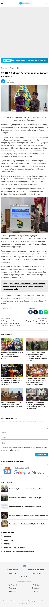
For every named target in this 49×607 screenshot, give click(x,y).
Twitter (37, 585)
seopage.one (34, 601)
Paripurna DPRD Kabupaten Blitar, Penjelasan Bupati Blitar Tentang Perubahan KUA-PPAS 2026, (36, 406)
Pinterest (14, 588)
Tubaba (7, 544)
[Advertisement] (24, 32)
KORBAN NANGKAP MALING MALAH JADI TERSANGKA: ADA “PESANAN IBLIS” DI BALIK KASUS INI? (11, 381)
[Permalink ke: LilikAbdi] (3, 81)
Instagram (37, 588)
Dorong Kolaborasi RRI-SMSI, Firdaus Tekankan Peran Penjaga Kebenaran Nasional (12, 405)
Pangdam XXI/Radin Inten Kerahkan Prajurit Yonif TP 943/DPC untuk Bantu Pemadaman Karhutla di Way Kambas (36, 356)
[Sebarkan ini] (30, 312)
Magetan (7, 536)
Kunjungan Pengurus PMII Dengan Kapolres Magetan (37, 320)
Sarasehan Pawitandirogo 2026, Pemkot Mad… (27, 524)
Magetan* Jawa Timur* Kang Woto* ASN (19, 552)
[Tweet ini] (35, 312)
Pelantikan (8, 540)
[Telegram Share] (41, 312)
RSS (37, 592)
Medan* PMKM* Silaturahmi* (14, 548)
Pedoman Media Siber (36, 570)
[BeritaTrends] (24, 3)
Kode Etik (12, 573)
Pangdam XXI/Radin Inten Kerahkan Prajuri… (26, 498)
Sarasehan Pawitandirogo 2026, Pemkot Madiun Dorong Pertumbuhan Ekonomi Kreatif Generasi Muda (37, 381)
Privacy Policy (36, 573)
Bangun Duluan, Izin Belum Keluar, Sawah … (26, 506)
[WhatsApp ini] (46, 312)
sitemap (24, 577)
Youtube (14, 592)
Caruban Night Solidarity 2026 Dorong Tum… (26, 489)
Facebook (14, 585)
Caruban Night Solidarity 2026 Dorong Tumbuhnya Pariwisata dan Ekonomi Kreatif (12, 355)
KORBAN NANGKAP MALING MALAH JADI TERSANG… (28, 515)
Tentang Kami (12, 570)
